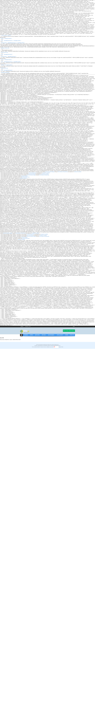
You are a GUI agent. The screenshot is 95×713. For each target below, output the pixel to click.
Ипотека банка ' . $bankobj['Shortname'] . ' (9, 56)
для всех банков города (49, 171)
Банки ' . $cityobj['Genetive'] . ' (6, 38)
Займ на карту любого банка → (69, 330)
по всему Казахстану (32, 172)
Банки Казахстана (4, 52)
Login (74, 326)
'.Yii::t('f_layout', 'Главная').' (6, 35)
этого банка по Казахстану (63, 171)
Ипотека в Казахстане (5, 72)
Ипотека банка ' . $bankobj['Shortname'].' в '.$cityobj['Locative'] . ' (13, 42)
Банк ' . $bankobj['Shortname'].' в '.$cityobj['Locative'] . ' (11, 40)
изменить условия (77, 171)
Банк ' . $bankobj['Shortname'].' (7, 54)
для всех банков (32, 173)
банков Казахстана (25, 177)
